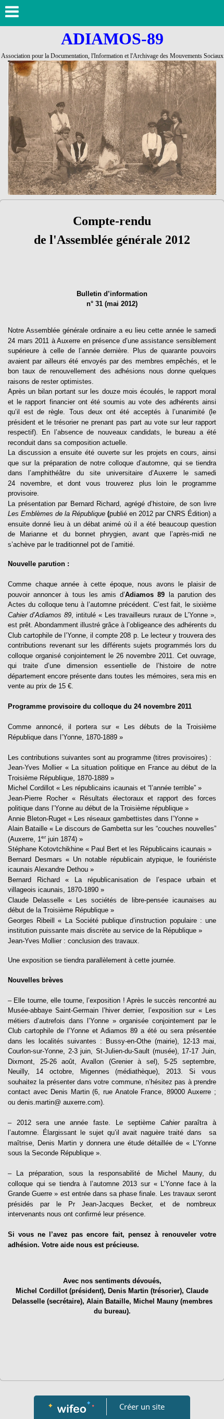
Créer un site (142, 1406)
